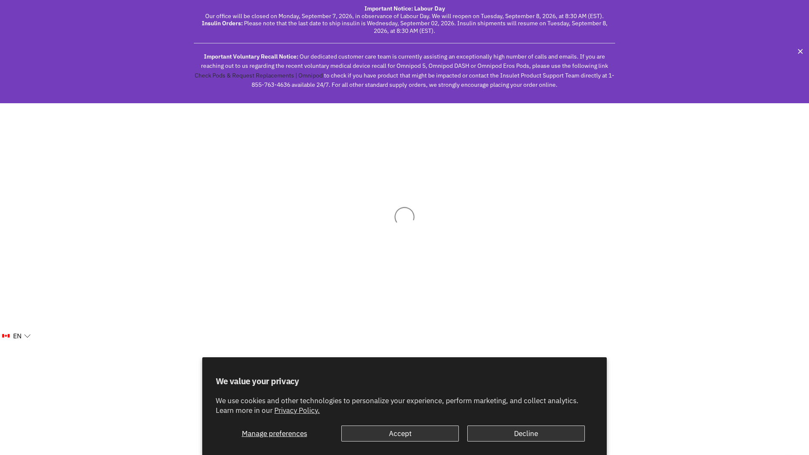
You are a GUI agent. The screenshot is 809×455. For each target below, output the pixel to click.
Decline (526, 433)
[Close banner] (800, 51)
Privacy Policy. (297, 410)
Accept (400, 433)
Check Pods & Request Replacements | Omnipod (259, 75)
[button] (16, 336)
